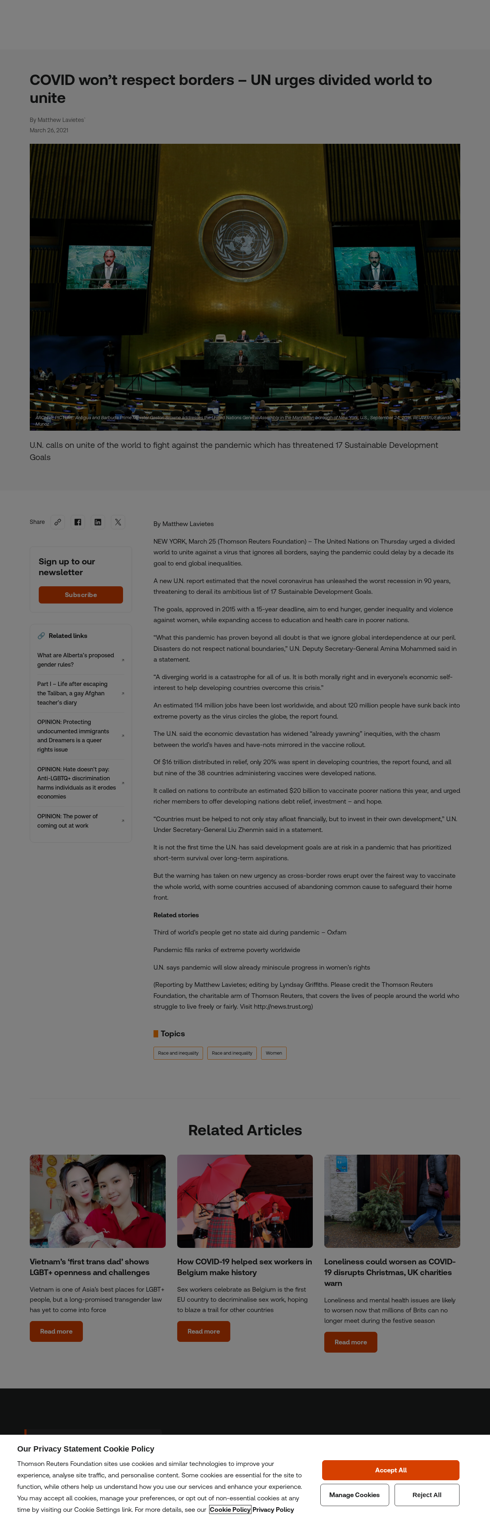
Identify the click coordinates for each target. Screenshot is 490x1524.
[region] (245, 1479)
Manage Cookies (354, 1495)
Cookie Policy (230, 1509)
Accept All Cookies (391, 1470)
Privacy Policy (273, 1509)
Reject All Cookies (427, 1495)
